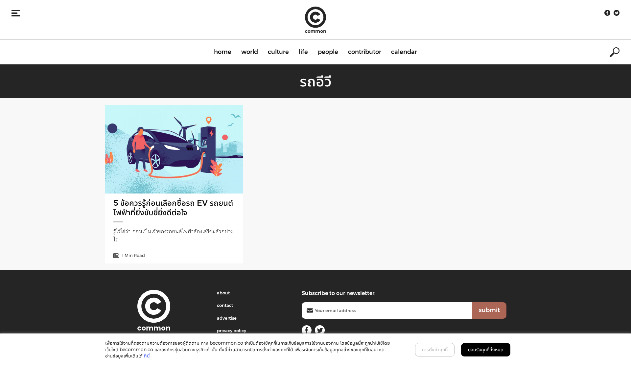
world (249, 52)
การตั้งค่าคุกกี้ (435, 350)
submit (489, 310)
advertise (227, 318)
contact (225, 305)
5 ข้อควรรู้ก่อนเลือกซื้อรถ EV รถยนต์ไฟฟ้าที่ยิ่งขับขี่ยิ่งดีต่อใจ (173, 207)
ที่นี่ (147, 356)
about (223, 292)
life (303, 52)
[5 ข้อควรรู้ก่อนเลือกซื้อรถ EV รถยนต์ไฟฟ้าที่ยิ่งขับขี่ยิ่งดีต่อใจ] (174, 149)
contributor (364, 52)
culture (278, 52)
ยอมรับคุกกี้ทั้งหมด (485, 350)
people (328, 52)
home (222, 52)
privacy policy (231, 330)
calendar (404, 52)
